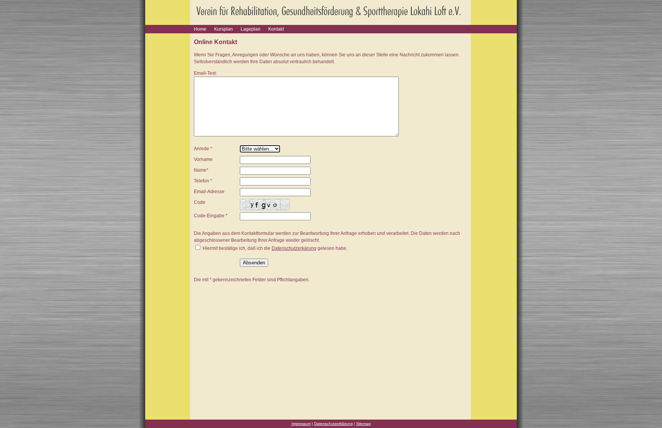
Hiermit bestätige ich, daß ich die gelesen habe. (274, 248)
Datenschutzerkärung (294, 248)
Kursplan (223, 29)
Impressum (301, 423)
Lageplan (251, 29)
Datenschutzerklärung (333, 423)
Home (200, 29)
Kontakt (276, 29)
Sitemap (363, 423)
